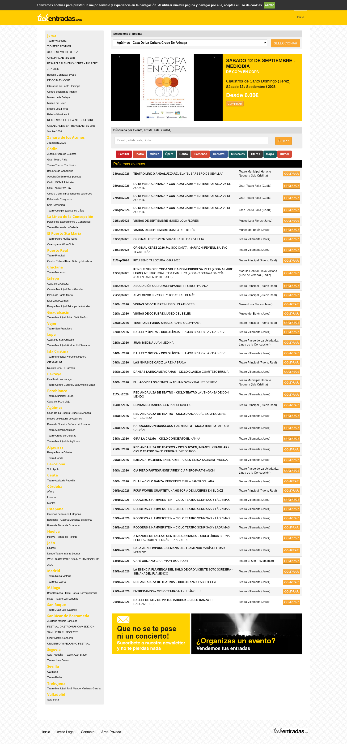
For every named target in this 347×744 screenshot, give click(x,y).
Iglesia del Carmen (57, 300)
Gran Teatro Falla (57, 159)
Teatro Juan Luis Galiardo (62, 609)
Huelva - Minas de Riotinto (62, 536)
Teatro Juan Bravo (57, 660)
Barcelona (56, 464)
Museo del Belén (56, 103)
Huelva (53, 531)
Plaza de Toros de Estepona (63, 525)
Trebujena (56, 683)
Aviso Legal (65, 731)
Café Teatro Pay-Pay (59, 187)
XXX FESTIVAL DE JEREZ (62, 52)
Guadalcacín (58, 312)
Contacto (87, 731)
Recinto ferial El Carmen (61, 368)
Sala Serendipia (56, 204)
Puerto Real (57, 250)
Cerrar (269, 5)
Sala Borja (53, 699)
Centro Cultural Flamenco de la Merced (69, 193)
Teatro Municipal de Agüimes (63, 441)
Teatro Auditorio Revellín (61, 480)
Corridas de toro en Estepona (64, 514)
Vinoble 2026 (54, 131)
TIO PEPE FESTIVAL (59, 46)
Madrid (53, 570)
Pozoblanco (57, 390)
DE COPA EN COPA (58, 80)
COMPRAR (235, 103)
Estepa (53, 278)
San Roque (56, 604)
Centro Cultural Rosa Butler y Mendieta (69, 261)
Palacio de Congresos (59, 199)
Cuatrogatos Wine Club (60, 244)
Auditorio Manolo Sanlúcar (62, 620)
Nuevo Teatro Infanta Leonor (63, 553)
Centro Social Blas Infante (62, 91)
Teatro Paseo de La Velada (62, 227)
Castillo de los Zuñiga (59, 379)
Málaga (53, 587)
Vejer (52, 323)
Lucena (51, 497)
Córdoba (54, 486)
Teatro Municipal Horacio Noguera (66, 356)
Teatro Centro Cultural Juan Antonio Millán (71, 384)
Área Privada (111, 731)
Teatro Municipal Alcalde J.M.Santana (68, 345)
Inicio (46, 731)
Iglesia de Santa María (60, 295)
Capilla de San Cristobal (60, 339)
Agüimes (54, 407)
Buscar (283, 141)
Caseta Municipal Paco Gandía (65, 289)
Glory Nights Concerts (60, 637)
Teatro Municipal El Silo (60, 395)
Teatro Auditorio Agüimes (61, 429)
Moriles (51, 503)
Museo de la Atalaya (58, 97)
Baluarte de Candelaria (60, 170)
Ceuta (52, 475)
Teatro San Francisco (59, 328)
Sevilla (53, 666)
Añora (50, 491)
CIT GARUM (54, 362)
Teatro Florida (55, 458)
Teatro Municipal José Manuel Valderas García (74, 688)
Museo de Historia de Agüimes (64, 418)
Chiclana (55, 267)
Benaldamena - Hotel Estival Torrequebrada (72, 593)
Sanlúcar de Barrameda (68, 615)
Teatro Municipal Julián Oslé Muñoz (67, 317)
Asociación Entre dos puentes (64, 176)
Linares (51, 547)
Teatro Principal (56, 255)
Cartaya (54, 374)
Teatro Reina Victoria (59, 576)
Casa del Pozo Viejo (58, 401)
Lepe (51, 334)
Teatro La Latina (56, 581)
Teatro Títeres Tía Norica (61, 165)
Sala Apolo (53, 469)
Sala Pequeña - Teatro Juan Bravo (67, 654)
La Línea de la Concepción (70, 216)
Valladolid (56, 694)
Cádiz (52, 148)
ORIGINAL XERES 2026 (61, 57)
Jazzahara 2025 (56, 142)
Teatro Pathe (54, 677)
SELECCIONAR (285, 43)
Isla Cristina (57, 351)
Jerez (51, 35)
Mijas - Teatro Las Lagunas (62, 598)
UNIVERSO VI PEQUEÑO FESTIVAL (68, 643)
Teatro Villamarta (56, 40)
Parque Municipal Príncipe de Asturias (68, 306)
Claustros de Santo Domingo (63, 86)
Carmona (52, 671)
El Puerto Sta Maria (64, 233)
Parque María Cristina (59, 452)
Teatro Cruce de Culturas (61, 435)
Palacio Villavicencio (58, 114)
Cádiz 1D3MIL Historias (60, 182)
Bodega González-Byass (61, 74)
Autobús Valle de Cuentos (61, 153)
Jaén (51, 542)
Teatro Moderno (56, 272)
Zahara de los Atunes (66, 137)
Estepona (55, 508)
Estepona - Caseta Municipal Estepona (69, 519)
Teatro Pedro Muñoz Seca (62, 238)
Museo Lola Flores (57, 108)
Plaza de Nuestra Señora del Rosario (68, 424)
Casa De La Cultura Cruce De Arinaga (69, 412)
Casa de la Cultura (57, 283)
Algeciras (55, 447)
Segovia (54, 649)
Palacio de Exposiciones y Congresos (69, 221)
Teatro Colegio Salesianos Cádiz (65, 210)
